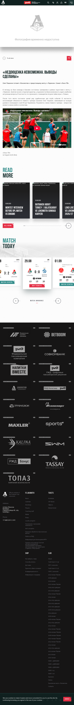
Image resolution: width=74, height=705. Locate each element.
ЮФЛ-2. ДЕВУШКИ (53, 667)
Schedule (51, 498)
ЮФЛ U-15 (51, 670)
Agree (67, 699)
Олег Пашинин (8, 83)
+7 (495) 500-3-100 (9, 520)
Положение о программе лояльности (32, 524)
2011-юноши (51, 654)
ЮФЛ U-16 (51, 673)
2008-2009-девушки (54, 610)
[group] (16, 200)
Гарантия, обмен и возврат (33, 568)
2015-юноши (52, 597)
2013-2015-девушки (54, 622)
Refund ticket (52, 508)
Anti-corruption (29, 528)
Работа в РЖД (29, 536)
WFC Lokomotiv (53, 565)
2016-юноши (52, 616)
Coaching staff (29, 511)
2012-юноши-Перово (54, 574)
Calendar (28, 501)
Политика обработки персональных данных (36, 532)
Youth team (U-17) (53, 568)
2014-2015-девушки (54, 600)
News (27, 498)
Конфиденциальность (31, 571)
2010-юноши (52, 657)
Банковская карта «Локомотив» (57, 683)
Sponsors (51, 677)
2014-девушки (52, 613)
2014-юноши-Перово (54, 629)
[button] (24, 226)
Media (27, 514)
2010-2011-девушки (54, 606)
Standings (28, 505)
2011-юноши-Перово (54, 651)
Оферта (50, 505)
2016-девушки (52, 578)
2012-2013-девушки (54, 603)
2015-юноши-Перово (54, 594)
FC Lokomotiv (29, 493)
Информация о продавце (32, 574)
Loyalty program (30, 521)
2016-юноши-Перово (54, 619)
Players (27, 508)
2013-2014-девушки (54, 648)
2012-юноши (51, 581)
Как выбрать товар (31, 559)
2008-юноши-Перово (54, 635)
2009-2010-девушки (54, 587)
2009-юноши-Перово (54, 632)
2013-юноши (52, 645)
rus (65, 3)
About (50, 559)
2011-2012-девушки (54, 590)
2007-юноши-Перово (54, 638)
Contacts (51, 686)
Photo (27, 517)
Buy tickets (37, 286)
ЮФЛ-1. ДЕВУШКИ (53, 661)
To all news (10, 58)
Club (49, 553)
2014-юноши (52, 626)
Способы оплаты (30, 562)
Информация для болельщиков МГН (36, 539)
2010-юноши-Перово (54, 584)
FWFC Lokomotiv (53, 571)
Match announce (37, 301)
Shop (27, 553)
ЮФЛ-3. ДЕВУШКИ (53, 664)
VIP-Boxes (51, 501)
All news (8, 226)
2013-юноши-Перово (54, 641)
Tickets (51, 493)
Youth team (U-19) (53, 562)
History (50, 680)
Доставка (28, 565)
